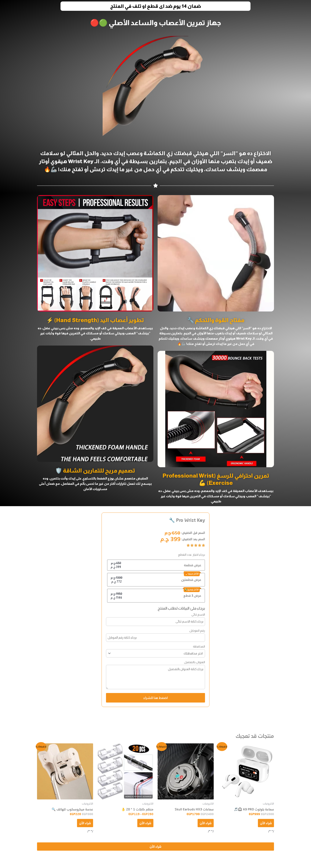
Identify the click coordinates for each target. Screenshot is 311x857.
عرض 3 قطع (192, 595)
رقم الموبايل (197, 630)
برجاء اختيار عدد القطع (191, 554)
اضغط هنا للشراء (155, 698)
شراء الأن (266, 823)
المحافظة (199, 646)
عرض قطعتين (191, 579)
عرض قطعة (192, 565)
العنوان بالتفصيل (194, 662)
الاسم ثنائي (198, 614)
